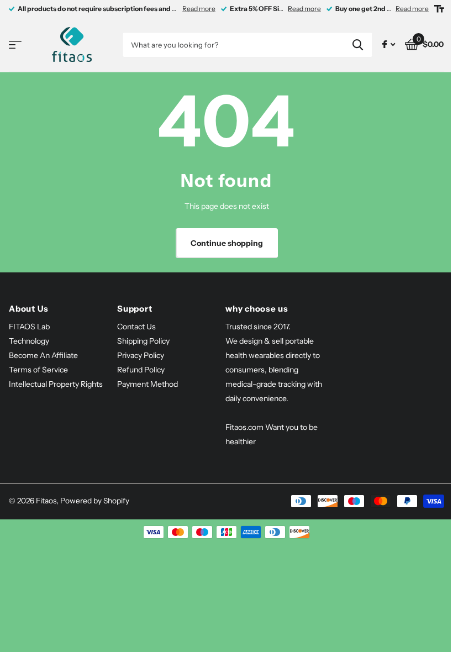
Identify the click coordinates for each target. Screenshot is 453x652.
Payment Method (147, 384)
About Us (29, 308)
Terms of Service (38, 370)
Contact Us (136, 327)
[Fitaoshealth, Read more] (389, 44)
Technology (29, 341)
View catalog (15, 45)
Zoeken (358, 44)
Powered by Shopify (94, 500)
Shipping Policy (143, 341)
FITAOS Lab (29, 327)
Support (134, 308)
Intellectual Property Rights (56, 384)
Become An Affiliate (43, 355)
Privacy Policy (140, 355)
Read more (198, 8)
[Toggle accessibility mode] (439, 8)
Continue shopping (227, 243)
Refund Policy (141, 370)
